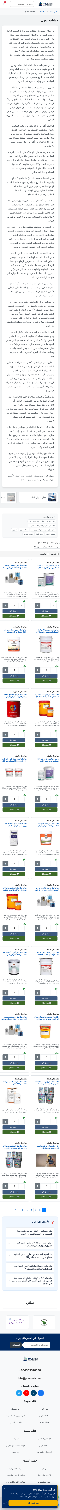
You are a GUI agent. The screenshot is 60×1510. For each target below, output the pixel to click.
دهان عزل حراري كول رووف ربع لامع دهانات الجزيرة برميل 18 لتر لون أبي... (47, 889)
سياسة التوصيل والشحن (16, 1475)
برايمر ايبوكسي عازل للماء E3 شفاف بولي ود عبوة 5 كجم (48, 760)
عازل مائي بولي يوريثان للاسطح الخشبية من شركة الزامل (48, 1147)
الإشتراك (16, 1345)
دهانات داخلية (50, 534)
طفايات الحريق (15, 1422)
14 (16, 1210)
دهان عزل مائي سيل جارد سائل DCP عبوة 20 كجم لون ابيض (48, 824)
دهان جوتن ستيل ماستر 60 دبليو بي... (43, 530)
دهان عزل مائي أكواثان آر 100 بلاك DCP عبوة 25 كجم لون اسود (14, 953)
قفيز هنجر (15, 1452)
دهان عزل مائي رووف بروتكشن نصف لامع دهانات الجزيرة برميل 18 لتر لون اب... (14, 566)
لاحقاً (5, 1503)
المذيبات (15, 1439)
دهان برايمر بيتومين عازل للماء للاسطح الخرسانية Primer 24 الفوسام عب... (48, 631)
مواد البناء (44, 1409)
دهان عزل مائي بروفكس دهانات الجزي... (42, 526)
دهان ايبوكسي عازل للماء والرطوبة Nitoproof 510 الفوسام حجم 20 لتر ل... (14, 760)
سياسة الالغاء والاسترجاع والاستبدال (15, 1484)
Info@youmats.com (30, 1378)
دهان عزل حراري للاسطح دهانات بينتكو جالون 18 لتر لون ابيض (15, 695)
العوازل (14, 530)
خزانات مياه (44, 1422)
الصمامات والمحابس (44, 1452)
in (33, 1393)
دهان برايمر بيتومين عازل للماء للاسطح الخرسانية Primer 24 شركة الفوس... (48, 953)
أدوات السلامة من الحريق (15, 1445)
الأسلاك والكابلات (44, 1439)
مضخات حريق (44, 1415)
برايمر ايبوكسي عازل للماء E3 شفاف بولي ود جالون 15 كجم (48, 566)
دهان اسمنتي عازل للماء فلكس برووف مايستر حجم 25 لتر (16, 824)
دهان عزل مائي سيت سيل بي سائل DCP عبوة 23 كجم (14, 1082)
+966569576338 (30, 1370)
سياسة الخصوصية (15, 1468)
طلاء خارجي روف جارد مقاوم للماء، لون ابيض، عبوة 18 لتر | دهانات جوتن (46, 1018)
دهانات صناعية (28, 534)
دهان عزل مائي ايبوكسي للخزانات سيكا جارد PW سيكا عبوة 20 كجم (15, 889)
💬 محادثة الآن (46, 616)
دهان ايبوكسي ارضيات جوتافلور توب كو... (42, 521)
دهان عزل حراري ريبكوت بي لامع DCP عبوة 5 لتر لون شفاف (15, 631)
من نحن (44, 1468)
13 (22, 1210)
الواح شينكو (15, 1409)
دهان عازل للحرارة (20, 627)
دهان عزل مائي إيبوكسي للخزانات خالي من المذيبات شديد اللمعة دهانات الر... (47, 1082)
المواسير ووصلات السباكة (15, 1415)
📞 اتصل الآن (46, 611)
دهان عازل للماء (53, 562)
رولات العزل (39, 534)
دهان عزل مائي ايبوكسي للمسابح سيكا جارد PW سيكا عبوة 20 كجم (47, 695)
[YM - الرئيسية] (45, 4)
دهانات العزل (24, 530)
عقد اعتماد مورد (44, 1482)
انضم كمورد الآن (33, 1503)
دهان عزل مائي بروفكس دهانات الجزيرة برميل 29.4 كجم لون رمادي (14, 1018)
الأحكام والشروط (44, 1475)
